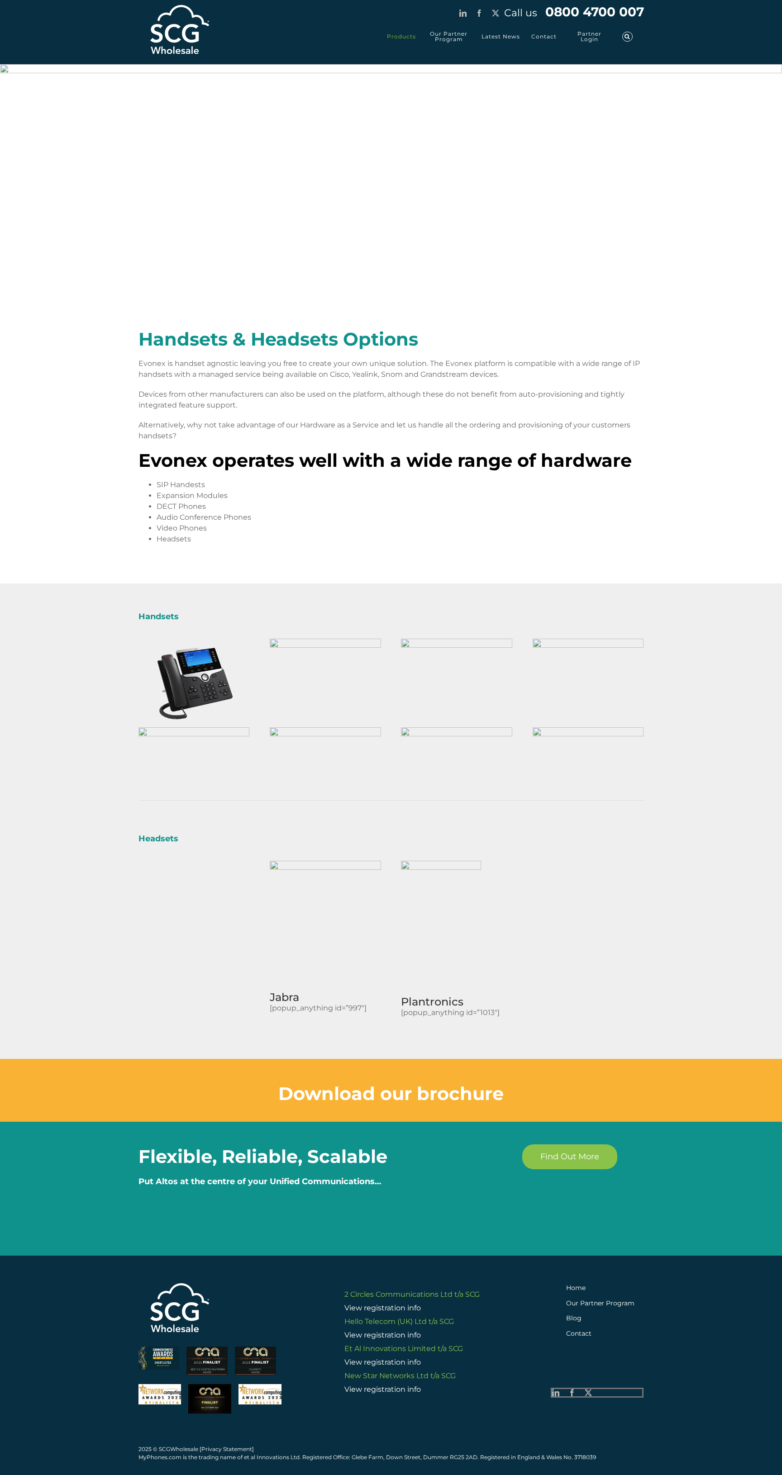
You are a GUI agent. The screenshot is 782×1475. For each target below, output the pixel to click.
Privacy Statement (226, 1449)
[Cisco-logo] (194, 730)
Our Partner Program (601, 1303)
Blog (574, 1318)
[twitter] (588, 1392)
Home (576, 1288)
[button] (627, 36)
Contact (579, 1333)
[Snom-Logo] (456, 730)
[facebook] (572, 1392)
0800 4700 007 (574, 11)
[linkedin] (555, 1392)
